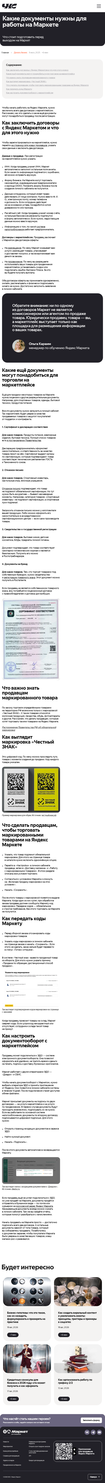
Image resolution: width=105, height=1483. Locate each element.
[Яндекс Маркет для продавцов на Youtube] (99, 1432)
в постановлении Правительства (24, 440)
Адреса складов (8, 1460)
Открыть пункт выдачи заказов (39, 1446)
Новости (6, 1442)
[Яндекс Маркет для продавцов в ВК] (87, 1432)
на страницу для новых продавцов (29, 145)
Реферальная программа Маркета (37, 1442)
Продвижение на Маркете (12, 1465)
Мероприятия (8, 1446)
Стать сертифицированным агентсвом (38, 1452)
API (30, 1456)
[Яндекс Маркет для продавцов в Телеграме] (93, 1432)
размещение (14, 248)
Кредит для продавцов (36, 1460)
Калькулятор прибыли (10, 1451)
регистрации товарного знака (19, 577)
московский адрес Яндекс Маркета (34, 1206)
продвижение (15, 261)
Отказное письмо (11, 488)
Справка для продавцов (11, 1456)
